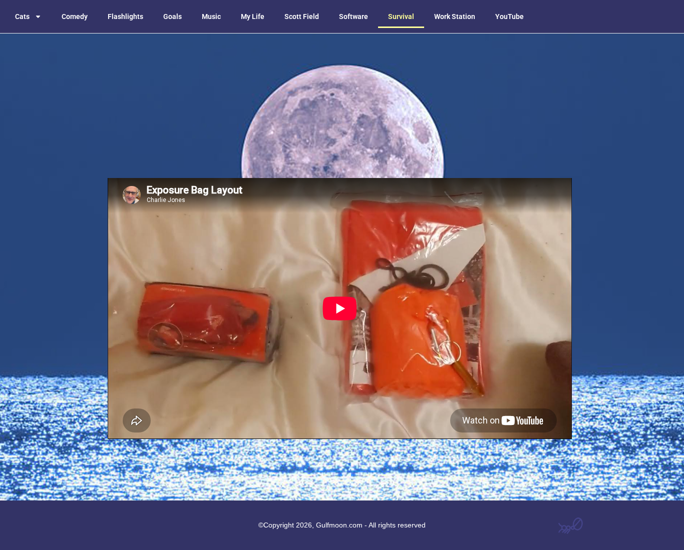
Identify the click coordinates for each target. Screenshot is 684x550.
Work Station (454, 16)
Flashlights (125, 16)
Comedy (75, 16)
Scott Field (301, 16)
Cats (22, 16)
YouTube (509, 16)
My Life (252, 16)
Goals (172, 16)
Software (353, 16)
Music (211, 16)
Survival (401, 16)
